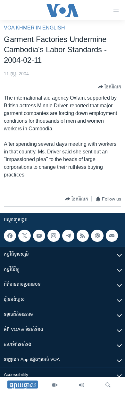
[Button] (109, 87)
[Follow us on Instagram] (53, 236)
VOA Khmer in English (34, 27)
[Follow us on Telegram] (68, 236)
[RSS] (83, 236)
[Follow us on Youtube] (39, 236)
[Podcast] (97, 236)
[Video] (54, 385)
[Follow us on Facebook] (10, 236)
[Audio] (81, 385)
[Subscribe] (112, 236)
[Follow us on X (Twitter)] (24, 236)
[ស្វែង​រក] (108, 385)
